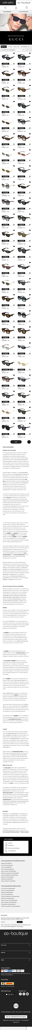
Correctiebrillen (23, 11)
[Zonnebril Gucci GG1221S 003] (8, 347)
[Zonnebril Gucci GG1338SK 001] (24, 250)
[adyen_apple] (18, 971)
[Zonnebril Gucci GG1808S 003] (8, 154)
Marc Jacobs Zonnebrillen (8, 881)
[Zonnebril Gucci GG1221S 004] (24, 154)
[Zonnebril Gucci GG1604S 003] (8, 411)
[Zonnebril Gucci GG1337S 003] (24, 138)
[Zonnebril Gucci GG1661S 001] (24, 186)
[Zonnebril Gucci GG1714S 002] (8, 379)
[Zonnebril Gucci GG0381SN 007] (24, 411)
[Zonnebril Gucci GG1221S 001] (8, 89)
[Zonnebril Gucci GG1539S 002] (8, 234)
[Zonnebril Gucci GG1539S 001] (24, 395)
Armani (8, 497)
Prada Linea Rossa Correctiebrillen (10, 906)
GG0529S (6, 651)
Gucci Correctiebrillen (7, 894)
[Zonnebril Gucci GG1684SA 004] (24, 89)
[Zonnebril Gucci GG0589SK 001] (8, 186)
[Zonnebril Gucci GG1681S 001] (24, 379)
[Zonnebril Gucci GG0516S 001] (24, 266)
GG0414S (16, 533)
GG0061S (13, 534)
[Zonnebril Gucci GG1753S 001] (8, 363)
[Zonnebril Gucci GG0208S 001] (24, 218)
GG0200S (16, 715)
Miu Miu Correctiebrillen (7, 890)
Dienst (3, 952)
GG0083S (9, 533)
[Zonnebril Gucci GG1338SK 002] (8, 331)
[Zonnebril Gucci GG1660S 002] (8, 73)
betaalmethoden (7, 799)
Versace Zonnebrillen (7, 879)
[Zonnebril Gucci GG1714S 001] (8, 218)
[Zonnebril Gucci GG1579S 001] (8, 57)
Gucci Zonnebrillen (6, 867)
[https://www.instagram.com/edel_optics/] (23, 994)
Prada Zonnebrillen (6, 863)
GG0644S (25, 536)
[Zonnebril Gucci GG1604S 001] (8, 105)
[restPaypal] (14, 971)
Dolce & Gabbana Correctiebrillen (10, 896)
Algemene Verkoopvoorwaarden (12, 1020)
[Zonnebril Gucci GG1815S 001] (24, 170)
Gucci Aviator (7, 660)
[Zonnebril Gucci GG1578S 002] (8, 299)
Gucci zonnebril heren (19, 554)
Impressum (16, 1022)
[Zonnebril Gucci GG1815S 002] (8, 266)
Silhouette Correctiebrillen (8, 904)
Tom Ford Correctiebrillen (8, 888)
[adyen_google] (22, 971)
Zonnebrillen (7, 11)
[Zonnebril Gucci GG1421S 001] (24, 202)
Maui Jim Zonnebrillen (7, 877)
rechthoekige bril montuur (14, 719)
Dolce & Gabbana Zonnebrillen (9, 875)
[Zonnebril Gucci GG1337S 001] (24, 299)
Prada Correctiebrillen (7, 892)
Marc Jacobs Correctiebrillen (9, 902)
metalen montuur (20, 652)
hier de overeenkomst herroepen (16, 1017)
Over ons (3, 945)
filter (4, 46)
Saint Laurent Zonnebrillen (8, 871)
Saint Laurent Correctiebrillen (9, 900)
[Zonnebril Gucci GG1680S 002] (24, 347)
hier (22, 926)
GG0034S (6, 632)
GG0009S (13, 660)
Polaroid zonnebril (15, 831)
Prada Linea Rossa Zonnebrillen (10, 873)
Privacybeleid (25, 1020)
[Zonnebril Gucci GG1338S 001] (24, 57)
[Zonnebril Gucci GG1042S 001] (8, 427)
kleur (11, 783)
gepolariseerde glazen (17, 751)
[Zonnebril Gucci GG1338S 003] (24, 73)
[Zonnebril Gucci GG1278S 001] (8, 122)
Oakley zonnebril (25, 831)
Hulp (2, 960)
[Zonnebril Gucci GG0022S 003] (8, 202)
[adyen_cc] (2, 971)
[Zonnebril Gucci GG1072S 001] (24, 315)
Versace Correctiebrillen (7, 898)
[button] (8, 2)
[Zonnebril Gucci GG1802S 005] (8, 170)
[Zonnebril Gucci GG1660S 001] (8, 250)
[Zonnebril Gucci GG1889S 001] (8, 395)
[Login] (16, 8)
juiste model (8, 767)
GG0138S (8, 678)
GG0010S (14, 536)
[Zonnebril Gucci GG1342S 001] (24, 105)
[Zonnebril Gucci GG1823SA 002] (24, 234)
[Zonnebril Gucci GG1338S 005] (24, 331)
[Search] (5, 8)
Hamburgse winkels (7, 792)
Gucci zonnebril (6, 831)
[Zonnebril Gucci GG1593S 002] (24, 363)
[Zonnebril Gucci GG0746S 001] (24, 283)
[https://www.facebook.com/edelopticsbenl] (20, 994)
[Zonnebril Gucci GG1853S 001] (8, 283)
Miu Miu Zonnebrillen (7, 865)
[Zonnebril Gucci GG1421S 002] (8, 315)
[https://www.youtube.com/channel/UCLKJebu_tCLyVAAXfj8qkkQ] (27, 994)
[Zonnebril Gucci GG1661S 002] (8, 138)
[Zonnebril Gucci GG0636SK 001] (24, 122)
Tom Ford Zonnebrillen (7, 869)
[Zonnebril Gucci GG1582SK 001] (24, 427)
